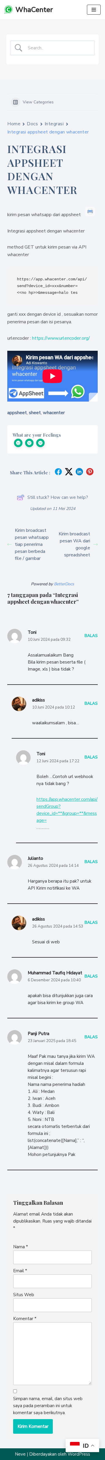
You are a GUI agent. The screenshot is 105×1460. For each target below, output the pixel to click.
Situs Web (23, 1295)
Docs (32, 124)
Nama (20, 1247)
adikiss (38, 700)
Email (20, 1271)
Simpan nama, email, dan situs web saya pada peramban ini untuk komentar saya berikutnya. (48, 1406)
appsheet (17, 412)
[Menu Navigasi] (94, 10)
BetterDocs (64, 584)
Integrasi (54, 124)
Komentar (24, 1319)
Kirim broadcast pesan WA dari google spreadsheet (74, 544)
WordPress (79, 1454)
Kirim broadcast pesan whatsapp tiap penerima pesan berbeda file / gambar (32, 544)
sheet (35, 412)
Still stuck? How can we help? (57, 497)
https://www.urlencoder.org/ (61, 338)
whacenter (54, 412)
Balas (91, 635)
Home (13, 124)
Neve (20, 1454)
